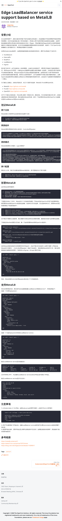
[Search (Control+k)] (59, 5)
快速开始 (3, 477)
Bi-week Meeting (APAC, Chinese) (11, 491)
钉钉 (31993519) (6, 489)
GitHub (40, 1)
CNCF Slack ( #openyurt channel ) (11, 486)
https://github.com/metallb (17, 86)
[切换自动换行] (55, 133)
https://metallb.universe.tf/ (9, 441)
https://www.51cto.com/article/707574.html (14, 443)
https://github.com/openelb (18, 91)
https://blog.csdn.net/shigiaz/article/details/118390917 (18, 445)
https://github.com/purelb (17, 89)
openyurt (8, 451)
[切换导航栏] (2, 5)
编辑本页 (5, 455)
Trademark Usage (38, 517)
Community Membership (9, 503)
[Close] (61, 1)
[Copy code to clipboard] (58, 118)
